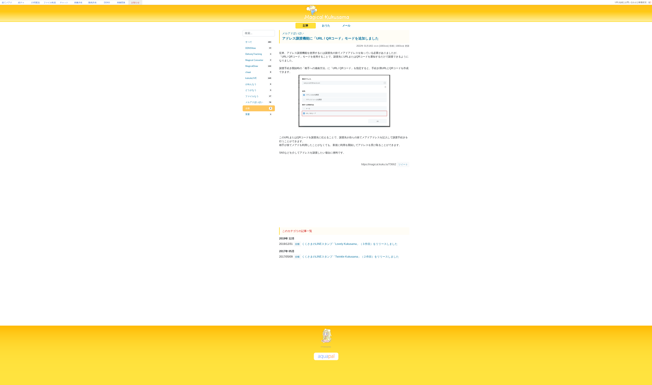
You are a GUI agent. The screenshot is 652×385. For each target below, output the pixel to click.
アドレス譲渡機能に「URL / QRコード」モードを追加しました (330, 38)
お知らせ (135, 2)
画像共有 (78, 2)
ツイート (403, 164)
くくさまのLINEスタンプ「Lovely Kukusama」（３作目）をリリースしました (349, 243)
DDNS (107, 2)
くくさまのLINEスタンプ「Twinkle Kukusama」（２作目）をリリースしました (350, 256)
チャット (64, 2)
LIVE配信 (35, 2)
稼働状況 (642, 2)
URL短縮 (619, 2)
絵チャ (21, 2)
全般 (297, 244)
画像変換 (121, 2)
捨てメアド (7, 2)
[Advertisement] (259, 173)
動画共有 (92, 2)
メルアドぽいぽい (293, 33)
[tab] (259, 42)
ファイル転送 (50, 2)
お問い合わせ (631, 2)
